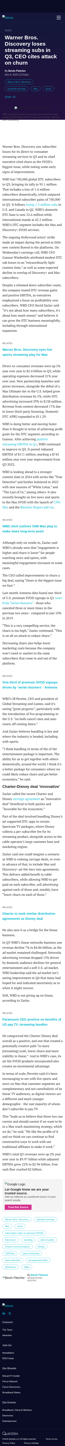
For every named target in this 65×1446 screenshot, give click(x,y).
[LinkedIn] (4, 1313)
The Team (7, 1329)
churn (48, 88)
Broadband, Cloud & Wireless (17, 1410)
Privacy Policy (8, 1443)
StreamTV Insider (11, 1376)
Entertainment (9, 1421)
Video (8, 30)
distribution (10, 1267)
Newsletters (8, 1353)
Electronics (7, 1415)
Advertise (7, 1335)
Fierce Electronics (11, 1387)
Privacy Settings (31, 1443)
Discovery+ (10, 1240)
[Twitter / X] (10, 1313)
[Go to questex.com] (10, 1433)
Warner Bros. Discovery (19, 82)
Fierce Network (10, 1381)
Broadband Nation (11, 1392)
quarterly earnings (16, 88)
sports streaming (31, 1253)
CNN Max (10, 1253)
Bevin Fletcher (39, 1275)
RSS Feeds (8, 1358)
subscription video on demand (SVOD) (24, 1233)
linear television (13, 1260)
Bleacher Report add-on (37, 507)
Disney (41, 1246)
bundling (28, 1240)
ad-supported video (38, 1260)
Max (35, 88)
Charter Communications (17, 1246)
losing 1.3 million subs (42, 204)
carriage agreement (26, 799)
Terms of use (51, 1439)
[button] (59, 18)
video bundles (47, 1240)
